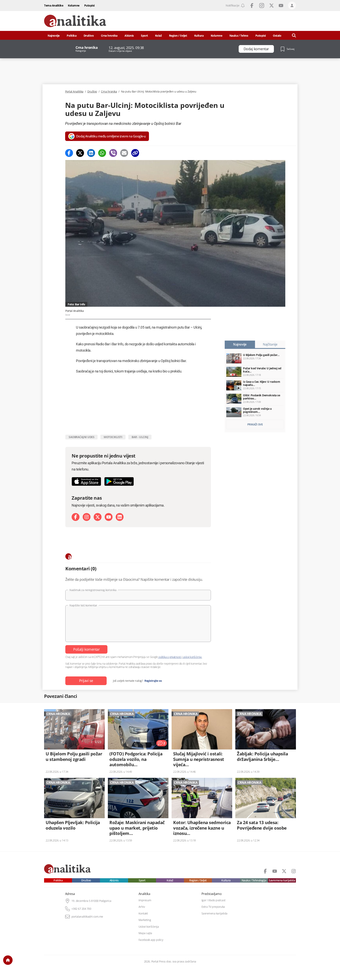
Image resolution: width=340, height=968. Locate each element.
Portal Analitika (74, 91)
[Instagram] (87, 517)
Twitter (271, 5)
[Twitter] (80, 153)
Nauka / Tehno (238, 35)
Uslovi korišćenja (149, 926)
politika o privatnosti (170, 657)
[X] (98, 517)
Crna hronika (109, 35)
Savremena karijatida (282, 880)
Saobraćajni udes (81, 437)
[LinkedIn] (120, 517)
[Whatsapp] (102, 153)
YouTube (281, 5)
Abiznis (129, 35)
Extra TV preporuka (213, 907)
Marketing (145, 920)
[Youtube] (109, 517)
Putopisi (89, 5)
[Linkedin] (91, 153)
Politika (71, 35)
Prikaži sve (255, 424)
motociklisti (113, 437)
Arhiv (142, 907)
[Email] (124, 153)
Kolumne (73, 5)
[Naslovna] (8, 960)
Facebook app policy (151, 940)
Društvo (89, 35)
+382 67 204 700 (81, 909)
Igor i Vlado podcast (213, 900)
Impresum (145, 900)
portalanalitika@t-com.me (87, 916)
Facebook (251, 5)
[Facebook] (69, 153)
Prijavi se (86, 680)
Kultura (199, 35)
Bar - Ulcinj (140, 437)
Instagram (261, 5)
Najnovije (54, 35)
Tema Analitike (53, 5)
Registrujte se (153, 681)
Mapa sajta (145, 933)
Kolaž (158, 35)
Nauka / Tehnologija (254, 880)
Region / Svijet (178, 35)
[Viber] (113, 153)
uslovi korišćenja (192, 657)
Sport (144, 35)
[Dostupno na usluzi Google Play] (119, 481)
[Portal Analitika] (75, 21)
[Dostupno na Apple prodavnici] (86, 481)
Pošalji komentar (86, 649)
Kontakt (143, 913)
